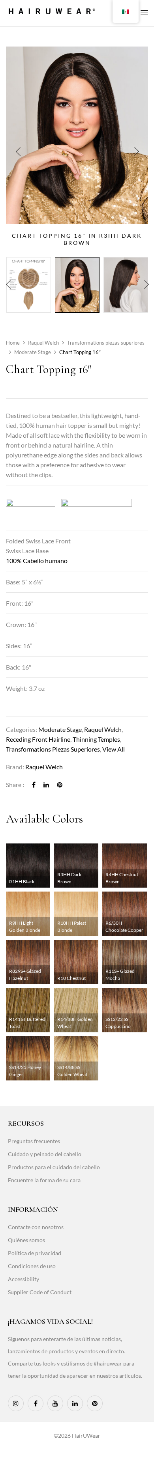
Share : (15, 784)
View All (113, 749)
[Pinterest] (59, 784)
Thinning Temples (96, 739)
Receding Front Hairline (38, 739)
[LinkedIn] (46, 784)
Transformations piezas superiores (106, 343)
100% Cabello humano (37, 560)
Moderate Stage (32, 352)
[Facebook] (34, 784)
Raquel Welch (43, 343)
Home (13, 343)
